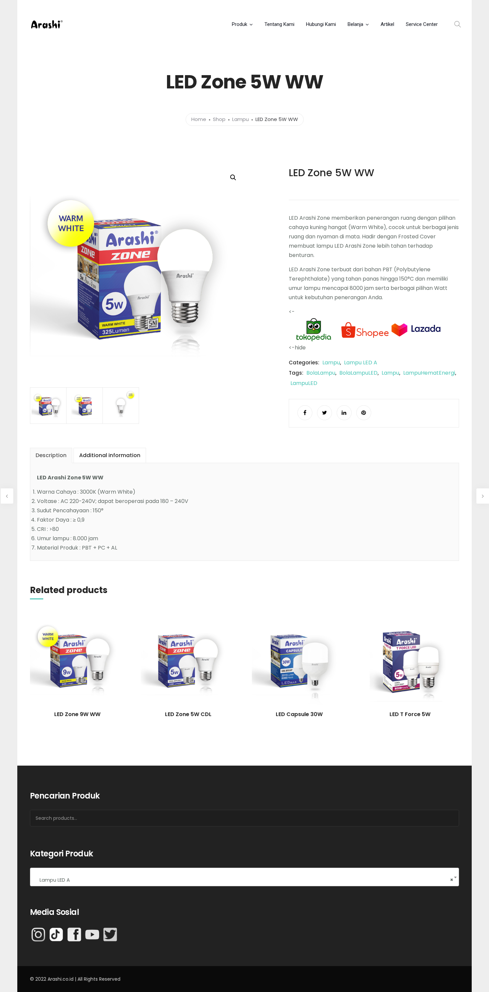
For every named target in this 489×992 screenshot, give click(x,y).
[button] (233, 178)
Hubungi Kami (321, 24)
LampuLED (303, 383)
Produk (239, 24)
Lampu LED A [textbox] (244, 879)
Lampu (240, 119)
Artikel (387, 24)
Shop (219, 119)
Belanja (355, 24)
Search (445, 818)
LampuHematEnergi (429, 373)
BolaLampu (320, 373)
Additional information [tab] (109, 455)
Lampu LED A (360, 362)
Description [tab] (51, 455)
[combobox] (244, 877)
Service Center (422, 24)
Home (198, 119)
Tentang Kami (279, 24)
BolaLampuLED (358, 373)
